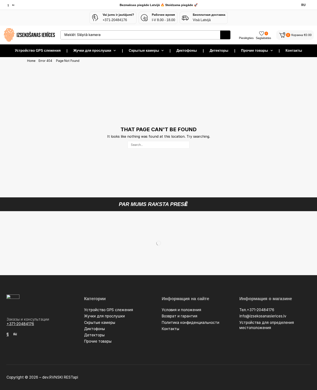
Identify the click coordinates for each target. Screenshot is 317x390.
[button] (295, 35)
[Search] (225, 35)
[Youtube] (13, 5)
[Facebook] (8, 5)
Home (31, 60)
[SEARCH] (186, 145)
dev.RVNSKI (53, 377)
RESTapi (71, 377)
